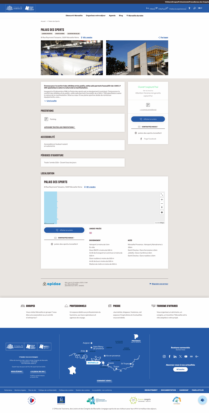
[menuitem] (20, 8)
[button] (194, 8)
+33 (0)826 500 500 (37, 371)
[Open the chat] (202, 400)
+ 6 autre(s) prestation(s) (148, 109)
